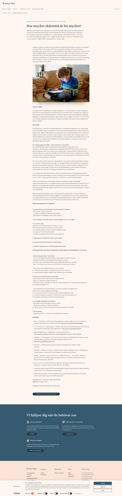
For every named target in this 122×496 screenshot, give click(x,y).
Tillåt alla (103, 483)
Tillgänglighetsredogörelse (32, 478)
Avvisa (102, 490)
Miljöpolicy (29, 476)
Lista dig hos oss (71, 476)
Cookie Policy (29, 474)
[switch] (45, 493)
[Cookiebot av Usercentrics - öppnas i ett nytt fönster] (16, 493)
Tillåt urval (102, 486)
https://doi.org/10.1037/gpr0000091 (71, 328)
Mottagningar (43, 474)
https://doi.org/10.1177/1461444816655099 (72, 323)
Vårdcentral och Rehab (59, 472)
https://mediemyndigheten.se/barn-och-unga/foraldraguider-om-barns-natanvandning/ (57, 334)
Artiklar (69, 472)
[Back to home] (9, 3)
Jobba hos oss (71, 474)
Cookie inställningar (31, 472)
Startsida (42, 472)
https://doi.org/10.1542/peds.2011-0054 (44, 341)
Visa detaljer (77, 493)
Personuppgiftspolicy (31, 480)
